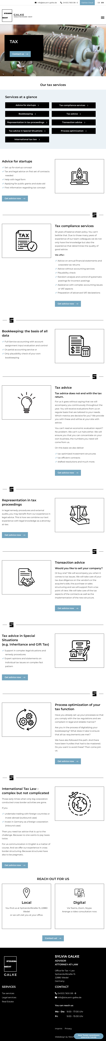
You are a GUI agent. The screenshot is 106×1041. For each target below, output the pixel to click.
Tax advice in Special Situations (25, 131)
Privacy (68, 1028)
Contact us (18, 54)
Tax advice (72, 114)
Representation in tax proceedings (25, 122)
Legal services (9, 997)
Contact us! (51, 938)
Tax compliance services (72, 105)
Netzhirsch (73, 1037)
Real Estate (8, 1001)
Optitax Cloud (87, 3)
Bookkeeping (26, 114)
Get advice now (13, 198)
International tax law (25, 139)
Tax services (8, 993)
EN (102, 3)
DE (99, 3)
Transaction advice (72, 122)
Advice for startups (26, 105)
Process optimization (72, 131)
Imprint (58, 1028)
